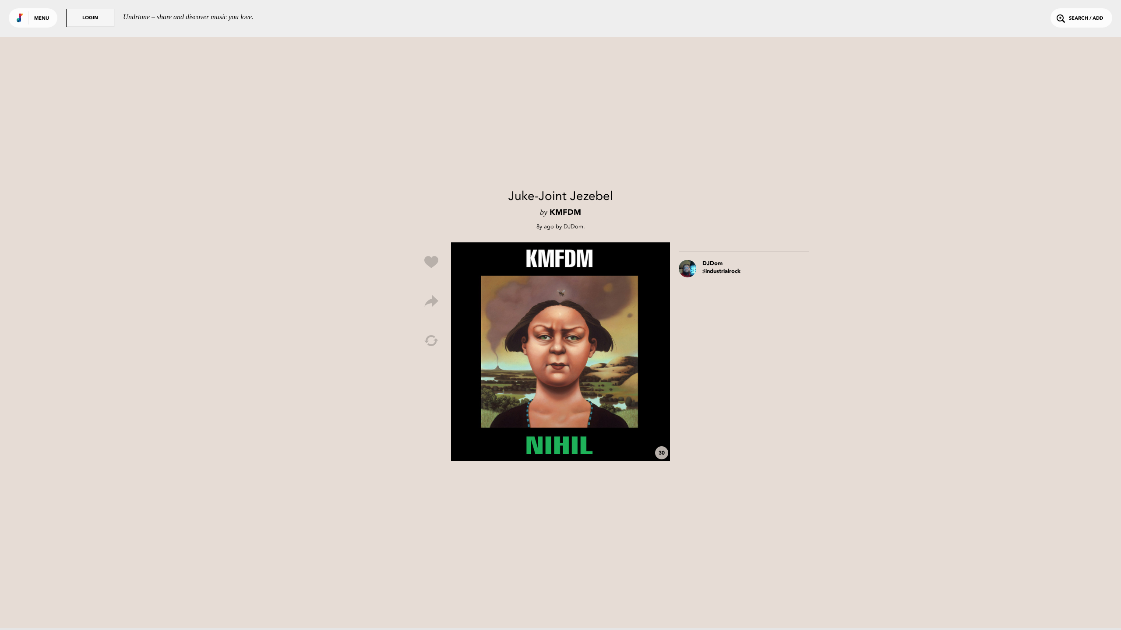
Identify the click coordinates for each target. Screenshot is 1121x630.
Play (560, 352)
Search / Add (1086, 18)
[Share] (431, 301)
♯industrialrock (721, 271)
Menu (41, 18)
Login (90, 18)
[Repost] (431, 340)
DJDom (573, 226)
